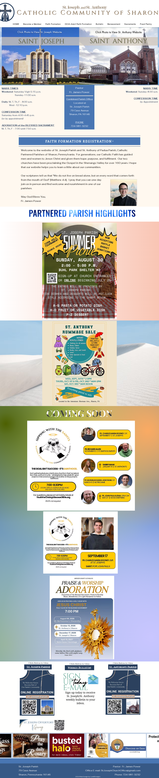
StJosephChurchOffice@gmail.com (120, 770)
